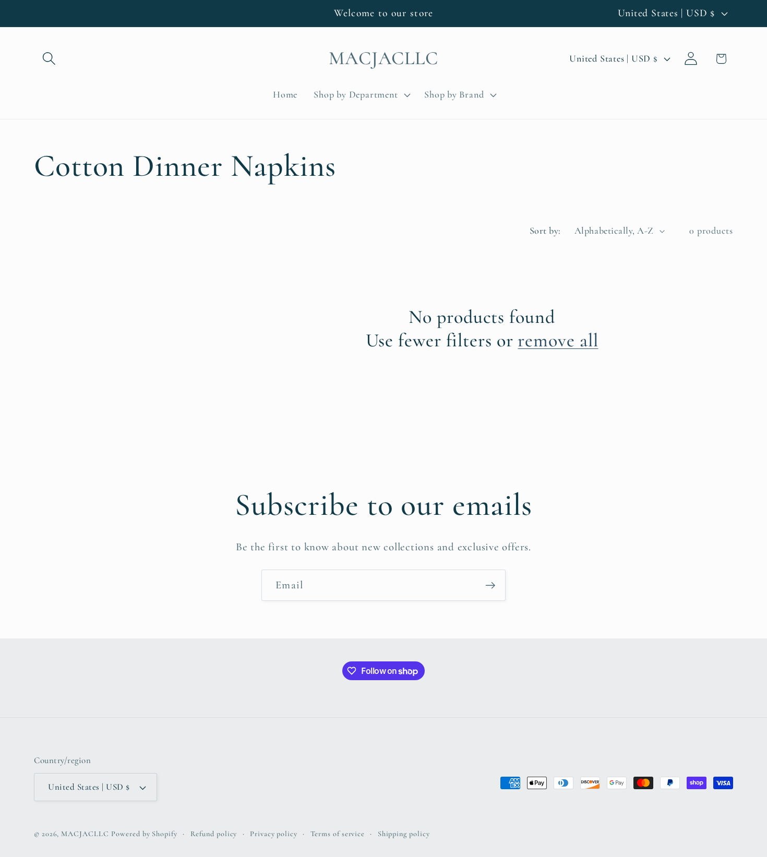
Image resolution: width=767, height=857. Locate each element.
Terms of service (337, 833)
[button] (49, 59)
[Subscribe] (490, 585)
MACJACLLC (85, 833)
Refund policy (213, 833)
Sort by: (545, 230)
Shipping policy (404, 833)
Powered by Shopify (144, 833)
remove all (558, 340)
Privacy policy (273, 833)
